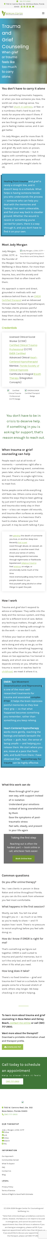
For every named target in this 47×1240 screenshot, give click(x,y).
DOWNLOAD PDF (14, 1047)
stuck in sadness (23, 106)
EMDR (7, 681)
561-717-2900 (25, 1)
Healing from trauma (16, 181)
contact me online (20, 1023)
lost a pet (22, 542)
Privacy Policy (7, 1187)
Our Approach (7, 1156)
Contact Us (6, 1171)
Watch (7, 1141)
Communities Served (10, 1160)
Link (5, 1135)
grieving (16, 535)
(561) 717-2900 (12, 1081)
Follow (6, 1132)
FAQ (3, 1167)
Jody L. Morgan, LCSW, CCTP (13, 1130)
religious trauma (28, 563)
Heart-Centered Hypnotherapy (21, 728)
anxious (17, 566)
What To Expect (8, 1164)
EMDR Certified (17, 353)
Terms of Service (8, 1190)
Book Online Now (24, 858)
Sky (5, 1144)
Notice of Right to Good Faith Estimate (17, 1194)
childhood (7, 671)
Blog (4, 1175)
